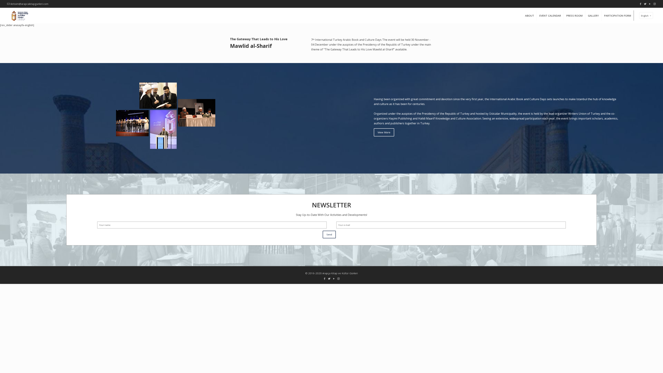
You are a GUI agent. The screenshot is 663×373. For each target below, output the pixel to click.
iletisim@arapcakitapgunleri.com (29, 4)
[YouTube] (650, 4)
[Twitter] (645, 4)
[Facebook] (640, 4)
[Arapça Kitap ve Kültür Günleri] (19, 15)
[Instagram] (654, 4)
